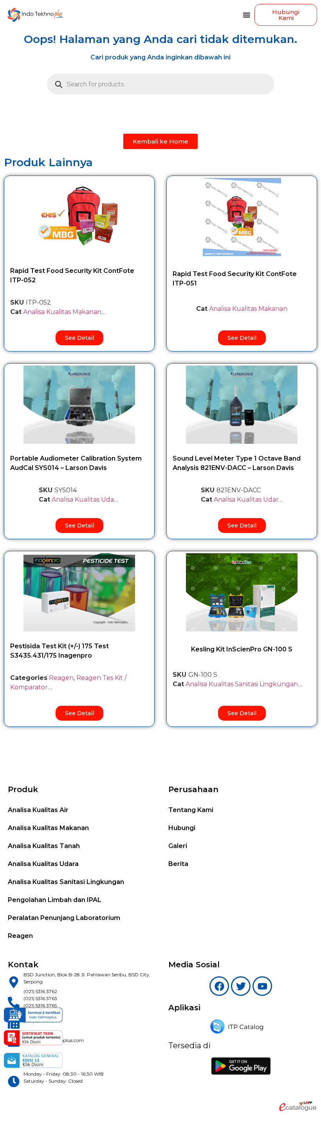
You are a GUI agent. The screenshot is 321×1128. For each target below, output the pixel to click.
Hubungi (181, 828)
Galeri (177, 846)
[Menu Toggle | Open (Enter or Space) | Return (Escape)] (247, 15)
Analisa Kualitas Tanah (44, 846)
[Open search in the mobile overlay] (160, 84)
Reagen (61, 677)
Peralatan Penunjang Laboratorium (64, 918)
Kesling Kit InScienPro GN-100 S (241, 649)
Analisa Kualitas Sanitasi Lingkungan (66, 882)
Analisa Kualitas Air (38, 810)
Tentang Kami (190, 810)
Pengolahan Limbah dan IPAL (54, 900)
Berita (178, 864)
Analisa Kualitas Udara (86, 499)
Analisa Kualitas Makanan (62, 312)
